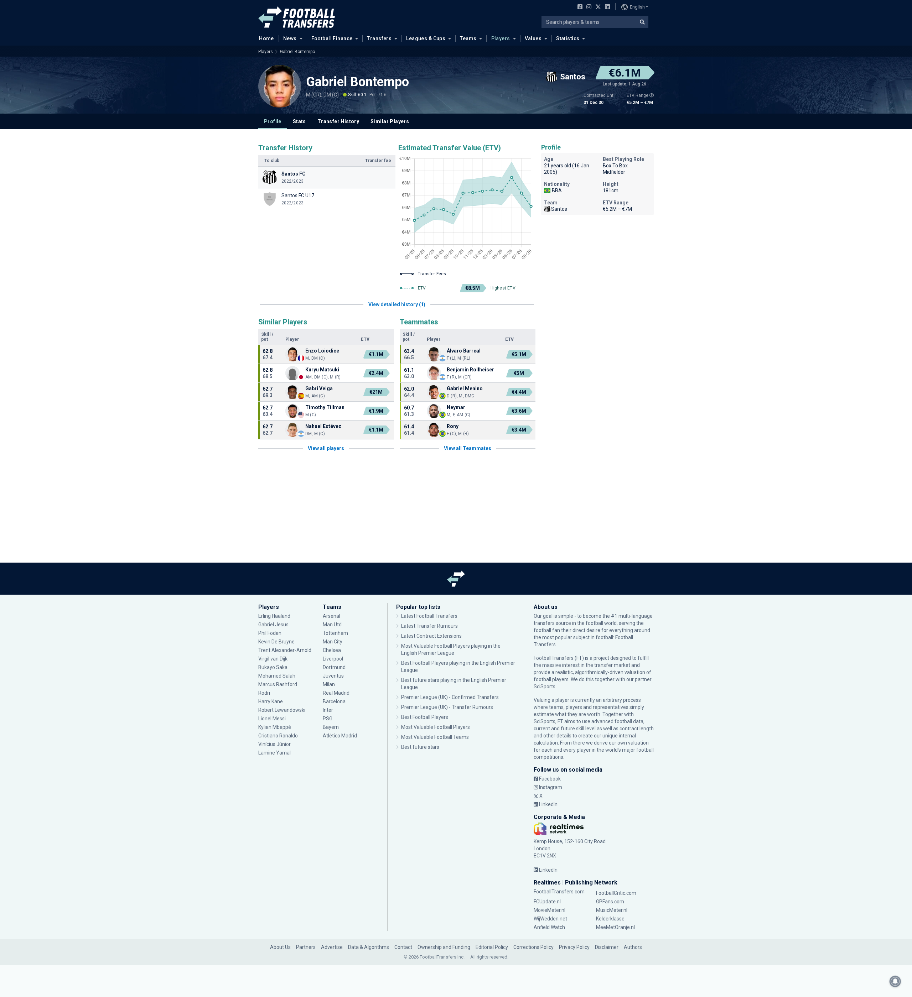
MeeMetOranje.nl (615, 927)
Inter (328, 710)
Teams (468, 38)
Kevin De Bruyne (276, 641)
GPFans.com (610, 901)
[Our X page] (597, 7)
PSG (327, 718)
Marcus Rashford (277, 684)
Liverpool (333, 659)
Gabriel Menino (465, 388)
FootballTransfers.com (559, 891)
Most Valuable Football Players (435, 727)
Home (266, 38)
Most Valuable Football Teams (435, 737)
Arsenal (331, 616)
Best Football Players (424, 717)
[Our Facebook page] (578, 7)
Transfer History (338, 121)
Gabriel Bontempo (297, 51)
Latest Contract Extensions (431, 636)
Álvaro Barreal (464, 351)
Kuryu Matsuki (322, 369)
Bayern (331, 727)
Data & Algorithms (368, 947)
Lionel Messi (272, 718)
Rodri (264, 693)
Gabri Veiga (319, 388)
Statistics (567, 38)
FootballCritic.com (616, 893)
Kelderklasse (610, 919)
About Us (280, 947)
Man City (332, 641)
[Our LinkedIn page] (606, 7)
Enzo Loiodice (322, 351)
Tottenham (335, 633)
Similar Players (389, 121)
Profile (272, 121)
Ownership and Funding (444, 947)
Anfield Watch (549, 927)
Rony (452, 426)
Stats (299, 121)
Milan (329, 684)
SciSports (544, 686)
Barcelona (334, 701)
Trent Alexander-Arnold (284, 650)
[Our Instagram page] (587, 7)
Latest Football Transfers (429, 616)
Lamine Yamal (274, 753)
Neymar (456, 407)
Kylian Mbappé (275, 727)
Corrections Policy (533, 947)
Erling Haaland (274, 616)
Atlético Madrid (340, 735)
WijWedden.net (550, 919)
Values (533, 38)
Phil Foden (269, 633)
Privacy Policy (574, 947)
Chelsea (332, 650)
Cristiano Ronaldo (278, 735)
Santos (559, 209)
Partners (306, 947)
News (290, 38)
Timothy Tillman (324, 407)
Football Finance (332, 38)
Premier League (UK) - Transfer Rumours (447, 707)
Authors (633, 947)
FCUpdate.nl (547, 901)
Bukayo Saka (272, 667)
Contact (403, 947)
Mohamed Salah (276, 676)
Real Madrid (336, 693)
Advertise (332, 947)
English (637, 7)
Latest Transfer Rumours (429, 626)
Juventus (333, 676)
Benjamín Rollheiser (470, 369)
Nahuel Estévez (323, 426)
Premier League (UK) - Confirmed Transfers (450, 697)
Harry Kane (271, 701)
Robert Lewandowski (281, 710)
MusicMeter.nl (611, 910)
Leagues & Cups (425, 38)
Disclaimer (606, 947)
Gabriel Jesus (273, 624)
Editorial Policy (492, 947)
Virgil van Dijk (273, 659)
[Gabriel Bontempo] (279, 86)
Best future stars (420, 747)
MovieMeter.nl (549, 910)
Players (500, 38)
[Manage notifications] (895, 981)
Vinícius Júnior (274, 744)
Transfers (379, 38)
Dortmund (334, 667)
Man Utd (332, 624)
